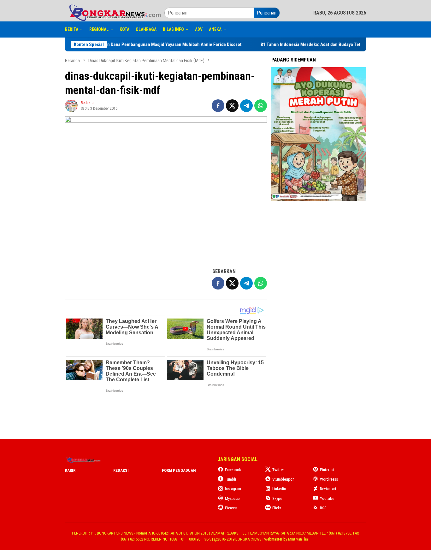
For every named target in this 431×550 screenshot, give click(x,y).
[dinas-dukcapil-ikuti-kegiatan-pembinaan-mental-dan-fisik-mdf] (166, 188)
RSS (323, 508)
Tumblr (230, 479)
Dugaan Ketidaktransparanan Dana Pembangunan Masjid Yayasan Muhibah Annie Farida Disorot (131, 44)
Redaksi (121, 470)
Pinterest (327, 469)
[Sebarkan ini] (218, 105)
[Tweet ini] (232, 105)
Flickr (276, 508)
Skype (277, 498)
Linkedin (279, 488)
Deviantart (328, 488)
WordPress (329, 479)
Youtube (327, 498)
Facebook (233, 469)
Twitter (278, 469)
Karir (70, 470)
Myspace (232, 498)
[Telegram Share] (246, 105)
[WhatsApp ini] (260, 105)
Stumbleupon (283, 479)
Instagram (233, 488)
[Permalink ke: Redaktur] (71, 105)
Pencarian (266, 13)
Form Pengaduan (179, 470)
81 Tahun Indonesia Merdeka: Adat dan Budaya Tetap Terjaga (305, 44)
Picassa (231, 508)
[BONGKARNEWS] (114, 12)
